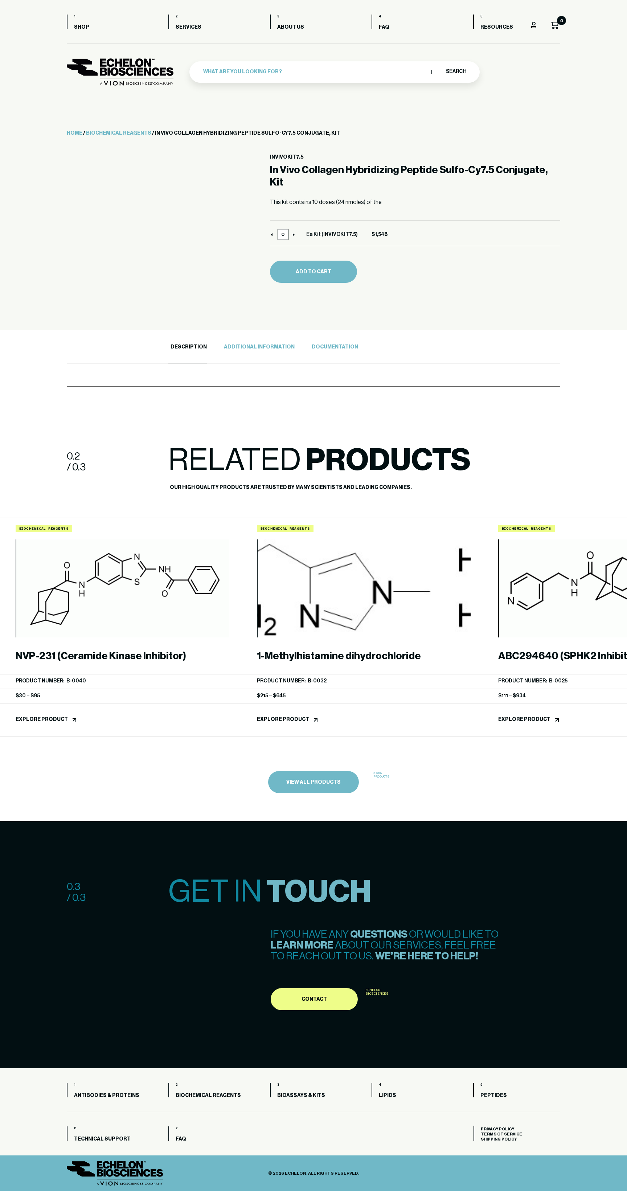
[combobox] (315, 72)
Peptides (493, 1095)
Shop (81, 27)
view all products (313, 782)
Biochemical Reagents (118, 133)
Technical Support (102, 1139)
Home (74, 133)
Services (188, 27)
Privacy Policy (497, 1129)
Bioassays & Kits (301, 1095)
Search (456, 71)
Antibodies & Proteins (106, 1095)
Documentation (335, 347)
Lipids (387, 1095)
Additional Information (259, 347)
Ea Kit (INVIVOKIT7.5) (332, 234)
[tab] (187, 347)
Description (189, 347)
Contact (314, 999)
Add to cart (313, 271)
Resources (496, 27)
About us (290, 27)
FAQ (384, 27)
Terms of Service (501, 1134)
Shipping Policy (499, 1139)
